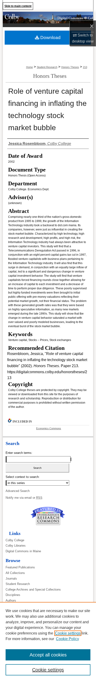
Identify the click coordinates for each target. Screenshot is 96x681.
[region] (48, 641)
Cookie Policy (67, 639)
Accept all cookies (48, 654)
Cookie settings (68, 633)
